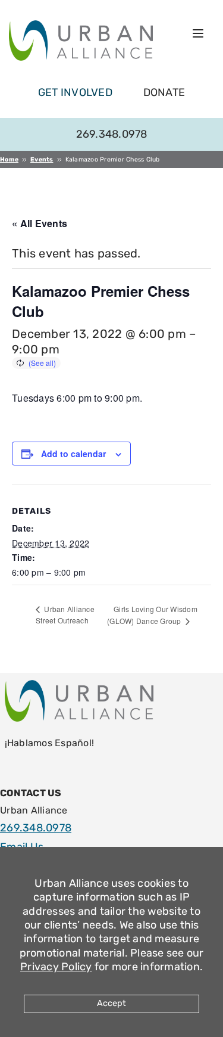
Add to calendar (73, 453)
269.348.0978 (111, 134)
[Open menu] (198, 33)
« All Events (39, 223)
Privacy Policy (56, 966)
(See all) (42, 363)
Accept (111, 1003)
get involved (75, 92)
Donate (164, 92)
